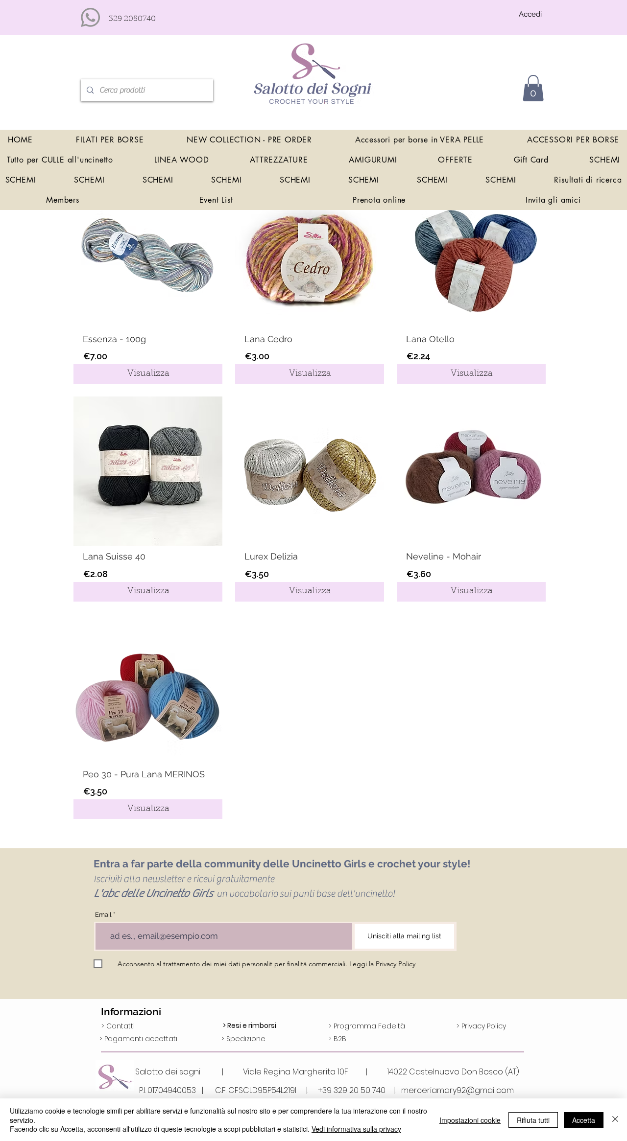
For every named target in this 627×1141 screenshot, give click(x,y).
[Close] (615, 1119)
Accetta (583, 1120)
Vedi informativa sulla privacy (356, 1129)
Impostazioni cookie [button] (470, 1120)
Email (103, 914)
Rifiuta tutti (533, 1120)
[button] (533, 88)
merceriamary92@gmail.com (457, 1090)
